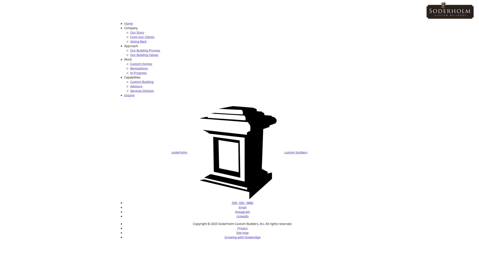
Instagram (242, 212)
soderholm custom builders (239, 152)
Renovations (139, 68)
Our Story (137, 32)
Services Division (142, 91)
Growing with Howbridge (242, 237)
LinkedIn (243, 216)
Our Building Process (145, 50)
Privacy (242, 228)
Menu (10, 10)
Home (128, 23)
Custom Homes (141, 64)
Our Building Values (144, 55)
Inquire (129, 95)
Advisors (136, 86)
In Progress (138, 73)
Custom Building (142, 82)
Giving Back (138, 41)
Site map (242, 233)
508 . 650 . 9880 (242, 203)
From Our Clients (142, 37)
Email (242, 207)
